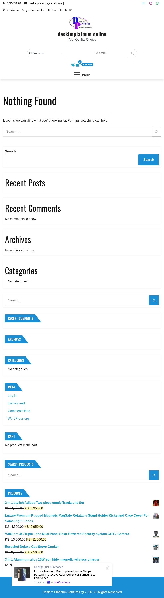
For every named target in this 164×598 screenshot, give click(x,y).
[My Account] (73, 65)
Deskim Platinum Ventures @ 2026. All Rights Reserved (82, 592)
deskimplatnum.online (82, 34)
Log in (12, 395)
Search (10, 151)
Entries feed (16, 403)
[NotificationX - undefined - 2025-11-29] (62, 574)
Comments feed (19, 411)
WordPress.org (18, 418)
